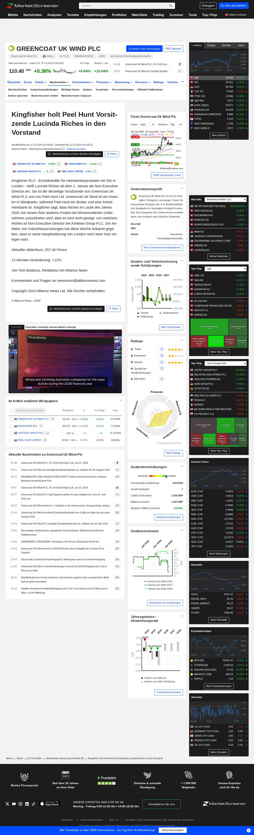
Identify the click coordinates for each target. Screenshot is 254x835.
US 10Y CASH (202, 726)
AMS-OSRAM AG (203, 210)
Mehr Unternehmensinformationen (162, 247)
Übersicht (13, 82)
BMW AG (199, 231)
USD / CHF (197, 496)
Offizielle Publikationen (150, 89)
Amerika (226, 45)
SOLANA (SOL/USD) (205, 669)
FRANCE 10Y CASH (205, 740)
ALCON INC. (201, 301)
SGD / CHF (197, 542)
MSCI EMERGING (204, 123)
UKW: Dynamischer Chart (167, 175)
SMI (196, 77)
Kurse (28, 82)
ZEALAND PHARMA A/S (207, 379)
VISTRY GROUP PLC (205, 370)
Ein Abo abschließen (233, 5)
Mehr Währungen (218, 553)
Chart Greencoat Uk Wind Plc (153, 116)
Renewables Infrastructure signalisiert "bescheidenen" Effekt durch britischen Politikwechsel (62, 532)
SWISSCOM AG (202, 284)
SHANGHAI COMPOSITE (207, 114)
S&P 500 (199, 100)
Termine (73, 15)
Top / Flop (209, 15)
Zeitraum (162, 124)
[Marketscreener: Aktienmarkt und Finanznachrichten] (32, 6)
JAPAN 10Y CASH (204, 735)
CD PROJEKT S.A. (204, 414)
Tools (193, 15)
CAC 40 (198, 91)
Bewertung (122, 82)
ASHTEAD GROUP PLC (31, 433)
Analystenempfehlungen (44, 89)
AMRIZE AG (200, 245)
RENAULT (199, 400)
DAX (196, 86)
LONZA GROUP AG (204, 294)
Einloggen (208, 5)
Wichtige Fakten (70, 89)
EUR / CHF (197, 491)
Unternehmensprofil (146, 189)
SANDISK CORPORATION (208, 236)
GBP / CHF (197, 500)
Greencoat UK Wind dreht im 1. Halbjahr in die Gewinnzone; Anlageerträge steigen (65, 505)
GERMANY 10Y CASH (206, 731)
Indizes (197, 45)
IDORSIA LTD (201, 219)
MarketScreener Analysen (76, 95)
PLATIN (195, 612)
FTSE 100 (199, 96)
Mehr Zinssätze (219, 752)
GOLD (194, 594)
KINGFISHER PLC (28, 426)
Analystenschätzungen (149, 467)
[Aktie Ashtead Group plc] (51, 171)
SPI (196, 82)
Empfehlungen (95, 15)
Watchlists (139, 15)
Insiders (87, 89)
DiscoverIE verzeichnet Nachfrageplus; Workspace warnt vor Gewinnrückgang (63, 559)
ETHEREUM (201, 665)
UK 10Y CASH (202, 745)
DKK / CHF (197, 519)
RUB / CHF (197, 505)
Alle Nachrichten (17, 89)
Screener (176, 15)
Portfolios (119, 15)
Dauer (134, 124)
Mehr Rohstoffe (219, 619)
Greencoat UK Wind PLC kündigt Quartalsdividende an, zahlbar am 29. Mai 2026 (64, 523)
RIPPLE (198, 678)
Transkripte (101, 89)
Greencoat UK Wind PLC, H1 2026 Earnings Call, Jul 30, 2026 (54, 487)
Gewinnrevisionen (145, 531)
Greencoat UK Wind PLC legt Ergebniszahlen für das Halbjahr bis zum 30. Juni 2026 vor (63, 496)
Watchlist (196, 199)
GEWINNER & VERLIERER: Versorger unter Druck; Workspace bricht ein (60, 541)
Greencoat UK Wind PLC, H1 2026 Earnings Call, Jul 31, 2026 (147, 64)
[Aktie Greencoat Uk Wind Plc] (58, 163)
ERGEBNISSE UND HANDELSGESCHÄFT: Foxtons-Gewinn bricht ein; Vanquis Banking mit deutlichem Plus (64, 478)
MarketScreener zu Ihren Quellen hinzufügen (76, 154)
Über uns (114, 820)
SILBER (195, 608)
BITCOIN (199, 660)
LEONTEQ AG (201, 250)
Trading (158, 15)
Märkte (13, 15)
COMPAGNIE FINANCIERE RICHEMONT (214, 305)
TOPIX (197, 119)
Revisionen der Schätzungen (165, 602)
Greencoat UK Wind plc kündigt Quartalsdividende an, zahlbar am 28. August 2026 (147, 71)
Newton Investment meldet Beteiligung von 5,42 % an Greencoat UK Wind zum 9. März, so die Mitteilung (64, 590)
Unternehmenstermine (169, 692)
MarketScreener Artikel (44, 95)
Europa (211, 45)
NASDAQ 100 (201, 109)
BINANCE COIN (203, 674)
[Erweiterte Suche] (170, 6)
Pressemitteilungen (123, 89)
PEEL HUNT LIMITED (29, 440)
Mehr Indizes (219, 135)
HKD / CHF (197, 537)
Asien (241, 45)
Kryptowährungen (201, 631)
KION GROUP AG (203, 384)
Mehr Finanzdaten (171, 327)
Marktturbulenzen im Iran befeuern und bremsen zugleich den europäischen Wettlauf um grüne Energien (65, 579)
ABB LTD (199, 275)
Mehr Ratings (173, 453)
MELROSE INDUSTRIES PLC (210, 374)
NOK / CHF (197, 514)
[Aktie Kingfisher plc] (99, 163)
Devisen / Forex (200, 462)
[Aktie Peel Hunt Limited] (94, 171)
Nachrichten (32, 15)
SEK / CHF (197, 509)
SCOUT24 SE (201, 388)
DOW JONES (201, 105)
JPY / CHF (196, 546)
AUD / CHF (197, 528)
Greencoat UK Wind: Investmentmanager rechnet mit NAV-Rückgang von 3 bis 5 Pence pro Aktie (64, 568)
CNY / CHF (197, 532)
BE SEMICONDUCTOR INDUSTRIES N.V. (214, 409)
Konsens (141, 82)
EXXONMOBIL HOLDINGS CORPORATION (214, 240)
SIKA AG (198, 280)
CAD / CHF (197, 523)
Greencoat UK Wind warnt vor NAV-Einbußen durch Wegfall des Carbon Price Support (62, 550)
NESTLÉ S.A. (201, 310)
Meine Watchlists (219, 256)
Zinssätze (196, 697)
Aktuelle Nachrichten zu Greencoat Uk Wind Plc (46, 454)
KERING (198, 404)
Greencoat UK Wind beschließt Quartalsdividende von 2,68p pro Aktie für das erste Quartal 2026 (65, 514)
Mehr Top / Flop (219, 352)
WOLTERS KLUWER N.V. (208, 395)
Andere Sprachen (18, 95)
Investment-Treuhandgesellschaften (170, 236)
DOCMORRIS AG (203, 215)
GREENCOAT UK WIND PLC (33, 419)
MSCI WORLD (202, 128)
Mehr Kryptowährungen (219, 686)
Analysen (54, 15)
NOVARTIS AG (202, 289)
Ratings (158, 82)
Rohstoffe (196, 564)
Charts (40, 82)
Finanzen (103, 82)
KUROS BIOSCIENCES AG (208, 224)
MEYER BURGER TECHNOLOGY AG (211, 206)
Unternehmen (81, 82)
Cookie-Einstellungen (91, 820)
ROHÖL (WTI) (198, 599)
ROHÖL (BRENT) (200, 603)
